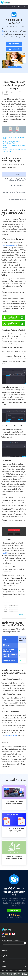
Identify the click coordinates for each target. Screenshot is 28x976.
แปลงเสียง (13, 6)
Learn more (17, 974)
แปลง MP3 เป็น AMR (10, 735)
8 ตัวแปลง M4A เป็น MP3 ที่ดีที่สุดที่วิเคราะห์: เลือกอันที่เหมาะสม (14, 802)
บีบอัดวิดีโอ (5, 553)
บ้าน (3, 6)
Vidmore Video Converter (14, 21)
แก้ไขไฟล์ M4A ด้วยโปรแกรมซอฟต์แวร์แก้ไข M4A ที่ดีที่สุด (14, 857)
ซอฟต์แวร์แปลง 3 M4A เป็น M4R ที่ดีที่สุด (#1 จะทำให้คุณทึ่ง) (14, 829)
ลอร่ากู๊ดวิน (6, 91)
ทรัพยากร (7, 6)
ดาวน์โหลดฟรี (15, 43)
